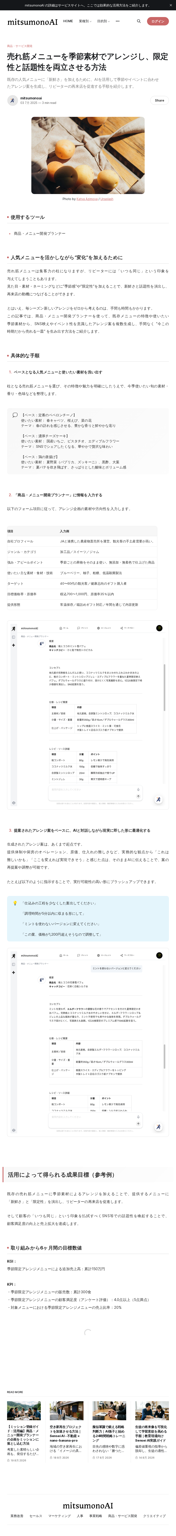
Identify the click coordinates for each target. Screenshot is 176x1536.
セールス (35, 1516)
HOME (68, 21)
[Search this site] (138, 21)
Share (159, 100)
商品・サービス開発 (19, 46)
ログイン (158, 21)
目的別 (102, 21)
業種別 (84, 21)
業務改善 (17, 1516)
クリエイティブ (154, 1516)
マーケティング (59, 1516)
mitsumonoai (31, 98)
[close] (170, 5)
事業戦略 (95, 1516)
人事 (80, 1516)
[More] (117, 21)
